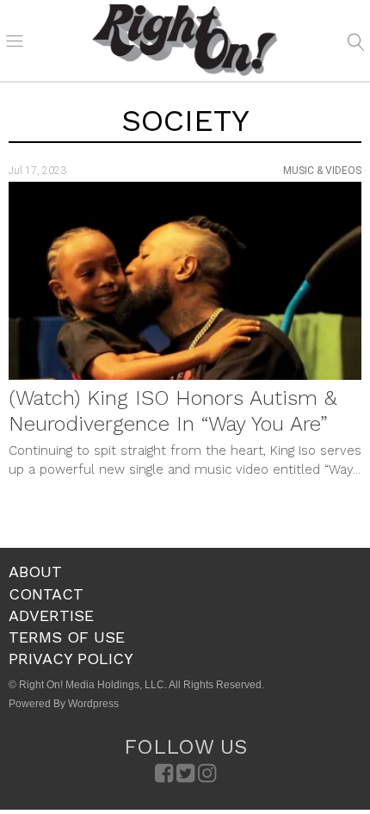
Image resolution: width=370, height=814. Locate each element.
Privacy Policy (71, 658)
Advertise (51, 615)
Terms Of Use (67, 637)
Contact (46, 594)
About (35, 571)
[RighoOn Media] (184, 40)
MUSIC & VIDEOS (322, 171)
